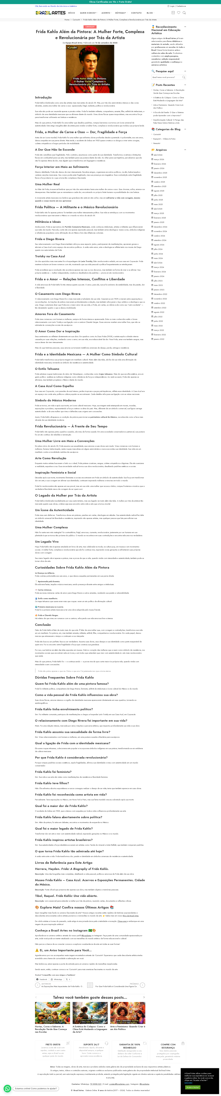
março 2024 (159, 267)
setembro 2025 (160, 186)
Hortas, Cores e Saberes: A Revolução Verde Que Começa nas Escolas (51, 1029)
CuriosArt (76, 20)
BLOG (150, 12)
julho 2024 (158, 249)
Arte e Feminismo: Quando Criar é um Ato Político (127, 1028)
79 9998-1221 (95, 1084)
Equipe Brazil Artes (74, 42)
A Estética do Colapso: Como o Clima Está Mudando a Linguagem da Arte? (90, 1029)
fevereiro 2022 (160, 334)
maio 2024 (158, 258)
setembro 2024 (160, 240)
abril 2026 (158, 155)
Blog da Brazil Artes (131, 915)
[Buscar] (184, 13)
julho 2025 (158, 195)
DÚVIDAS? (120, 12)
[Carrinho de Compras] (173, 13)
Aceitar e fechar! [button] (193, 1087)
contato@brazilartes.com (119, 1084)
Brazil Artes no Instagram (69, 930)
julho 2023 (158, 280)
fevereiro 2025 (160, 217)
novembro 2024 (160, 231)
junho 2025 (158, 199)
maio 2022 (158, 325)
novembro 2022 (160, 298)
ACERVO (106, 12)
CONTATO (136, 12)
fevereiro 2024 (160, 271)
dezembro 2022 (160, 294)
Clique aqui (122, 921)
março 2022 (159, 330)
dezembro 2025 (160, 172)
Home (67, 20)
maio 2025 (158, 204)
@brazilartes (86, 935)
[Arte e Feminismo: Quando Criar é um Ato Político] (127, 1012)
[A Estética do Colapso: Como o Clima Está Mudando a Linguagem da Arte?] (90, 1012)
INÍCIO (71, 12)
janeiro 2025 (159, 222)
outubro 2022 (159, 303)
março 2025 (159, 213)
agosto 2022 (159, 312)
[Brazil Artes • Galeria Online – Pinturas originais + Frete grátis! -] (50, 13)
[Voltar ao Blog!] (90, 985)
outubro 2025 (159, 181)
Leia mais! (188, 1082)
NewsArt (156, 143)
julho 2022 (158, 316)
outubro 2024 (159, 235)
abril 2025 (158, 208)
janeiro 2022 (159, 339)
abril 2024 (158, 262)
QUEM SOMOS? (88, 12)
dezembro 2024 (160, 226)
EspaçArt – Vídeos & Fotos (164, 138)
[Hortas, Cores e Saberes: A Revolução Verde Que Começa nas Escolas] (52, 1012)
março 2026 (159, 159)
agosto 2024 (159, 244)
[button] (7, 1088)
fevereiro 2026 (160, 163)
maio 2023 (158, 285)
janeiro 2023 (159, 289)
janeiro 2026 (159, 168)
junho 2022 (158, 321)
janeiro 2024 (159, 276)
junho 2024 (158, 253)
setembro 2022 (160, 307)
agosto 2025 (159, 190)
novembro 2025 (160, 177)
